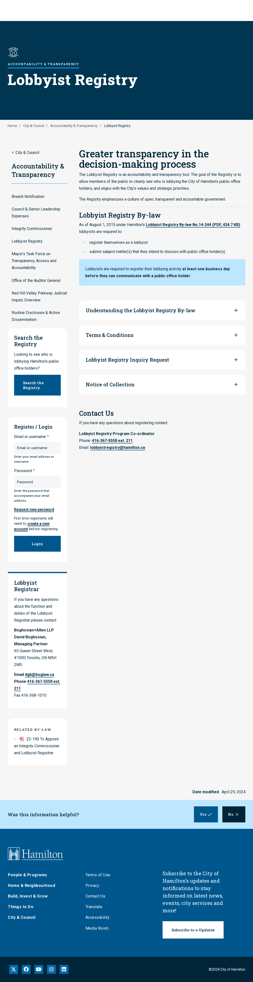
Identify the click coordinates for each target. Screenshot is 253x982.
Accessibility (97, 917)
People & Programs (27, 875)
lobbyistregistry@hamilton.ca (117, 447)
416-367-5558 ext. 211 (112, 440)
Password (23, 470)
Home (12, 126)
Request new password (34, 509)
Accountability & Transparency (74, 126)
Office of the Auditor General (36, 280)
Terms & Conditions (109, 335)
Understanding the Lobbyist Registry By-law (140, 310)
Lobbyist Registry (27, 241)
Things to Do (20, 906)
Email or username (30, 436)
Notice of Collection (110, 384)
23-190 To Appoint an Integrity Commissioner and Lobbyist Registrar (37, 746)
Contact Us (95, 896)
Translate (94, 906)
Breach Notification (28, 196)
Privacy (92, 885)
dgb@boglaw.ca (39, 674)
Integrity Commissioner (32, 228)
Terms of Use (97, 875)
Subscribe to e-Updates (193, 929)
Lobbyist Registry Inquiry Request (127, 359)
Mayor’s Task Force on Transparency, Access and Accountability (34, 260)
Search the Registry (33, 385)
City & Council (33, 126)
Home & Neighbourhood (31, 885)
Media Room (97, 928)
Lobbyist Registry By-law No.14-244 (193, 224)
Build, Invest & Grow (27, 896)
